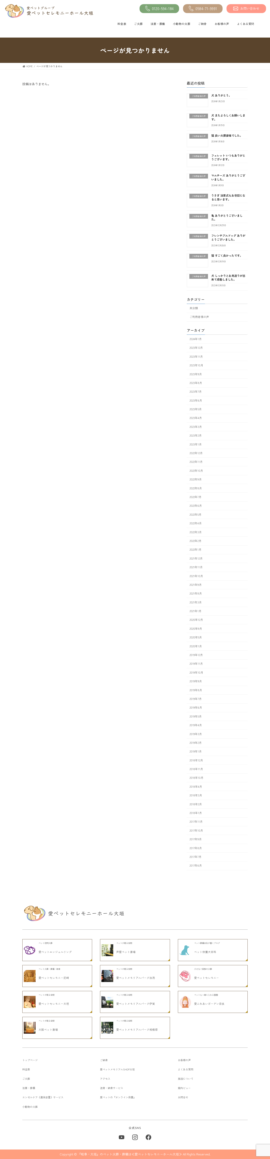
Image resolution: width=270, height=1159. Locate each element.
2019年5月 (196, 716)
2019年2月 (196, 743)
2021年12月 (196, 558)
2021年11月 (196, 567)
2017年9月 (196, 839)
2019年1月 (196, 751)
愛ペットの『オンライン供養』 (118, 1097)
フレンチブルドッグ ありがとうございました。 (228, 237)
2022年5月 (195, 514)
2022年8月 (196, 488)
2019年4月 (196, 725)
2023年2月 (196, 436)
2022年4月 (196, 523)
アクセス (105, 1079)
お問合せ (183, 1097)
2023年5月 (196, 409)
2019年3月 (196, 734)
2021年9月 (196, 585)
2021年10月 (196, 576)
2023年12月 (196, 348)
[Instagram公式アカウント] (135, 1137)
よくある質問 (245, 24)
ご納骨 (202, 24)
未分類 (194, 308)
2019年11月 (196, 664)
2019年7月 (196, 699)
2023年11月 (196, 356)
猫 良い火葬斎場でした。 (227, 135)
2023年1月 (196, 444)
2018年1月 (196, 813)
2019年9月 (196, 681)
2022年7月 (195, 497)
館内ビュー (184, 1088)
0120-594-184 (163, 8)
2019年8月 (196, 690)
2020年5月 (196, 637)
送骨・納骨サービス (111, 1088)
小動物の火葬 (181, 24)
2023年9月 (196, 374)
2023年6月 (196, 400)
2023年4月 (196, 418)
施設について (185, 1079)
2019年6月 (196, 708)
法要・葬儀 (158, 24)
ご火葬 (138, 24)
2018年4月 (196, 786)
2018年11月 (196, 769)
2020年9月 (196, 629)
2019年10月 (196, 672)
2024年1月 (196, 339)
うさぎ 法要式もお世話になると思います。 (228, 197)
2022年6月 (196, 506)
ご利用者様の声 (199, 317)
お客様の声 (222, 24)
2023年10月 (196, 365)
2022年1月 (195, 550)
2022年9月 (196, 479)
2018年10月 (196, 778)
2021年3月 (196, 602)
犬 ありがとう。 (221, 95)
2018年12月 (196, 760)
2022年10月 (196, 471)
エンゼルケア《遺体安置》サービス (42, 1097)
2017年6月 (196, 866)
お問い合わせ (250, 8)
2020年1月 (196, 646)
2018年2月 (196, 804)
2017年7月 (195, 857)
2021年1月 (195, 611)
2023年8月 (196, 383)
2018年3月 (196, 795)
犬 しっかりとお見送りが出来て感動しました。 (228, 278)
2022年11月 (196, 462)
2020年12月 (196, 620)
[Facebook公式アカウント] (148, 1137)
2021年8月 (196, 594)
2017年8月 (196, 848)
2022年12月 (196, 453)
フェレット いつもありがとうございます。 (228, 157)
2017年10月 (196, 830)
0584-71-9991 (206, 8)
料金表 (121, 24)
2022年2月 (195, 541)
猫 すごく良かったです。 (227, 256)
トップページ (30, 1060)
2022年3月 (196, 532)
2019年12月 (196, 655)
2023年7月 (196, 392)
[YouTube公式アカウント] (121, 1137)
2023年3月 (196, 427)
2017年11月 (196, 822)
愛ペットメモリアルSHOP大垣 (117, 1069)
